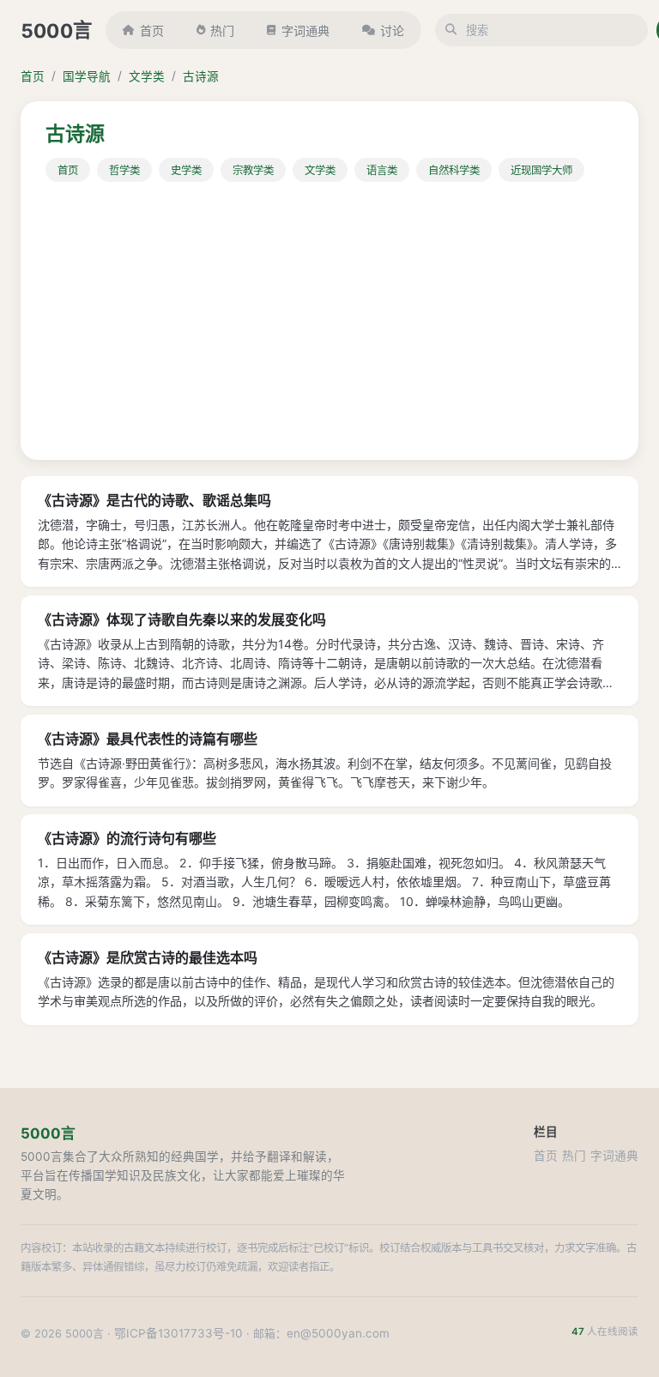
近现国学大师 (541, 170)
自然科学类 (454, 170)
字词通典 (305, 30)
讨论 (392, 30)
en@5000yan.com (338, 1333)
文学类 (147, 76)
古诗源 (201, 76)
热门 (222, 30)
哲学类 (124, 170)
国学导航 (87, 76)
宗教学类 (253, 170)
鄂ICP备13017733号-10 (178, 1333)
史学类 (186, 170)
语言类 (381, 170)
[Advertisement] (329, 310)
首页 (152, 30)
